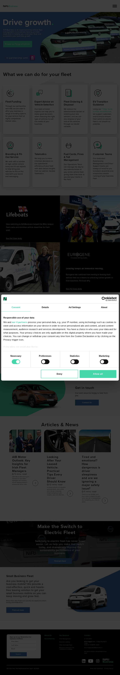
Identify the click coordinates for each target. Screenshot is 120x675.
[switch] (45, 361)
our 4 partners (19, 322)
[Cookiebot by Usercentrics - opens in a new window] (104, 299)
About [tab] (104, 307)
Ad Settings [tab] (75, 307)
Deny (59, 374)
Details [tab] (45, 307)
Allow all (98, 374)
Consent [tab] (16, 307)
